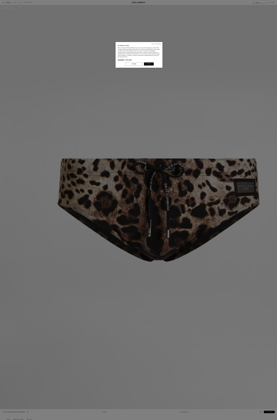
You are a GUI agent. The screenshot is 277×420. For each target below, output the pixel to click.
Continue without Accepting (156, 43)
